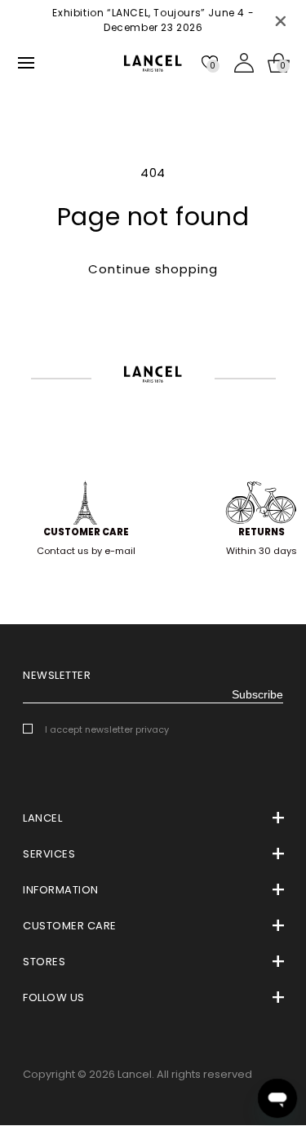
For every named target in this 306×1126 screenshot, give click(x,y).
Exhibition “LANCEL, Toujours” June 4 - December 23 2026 (153, 20)
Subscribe (257, 694)
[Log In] (244, 63)
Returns (261, 532)
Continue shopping (153, 268)
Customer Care (86, 532)
